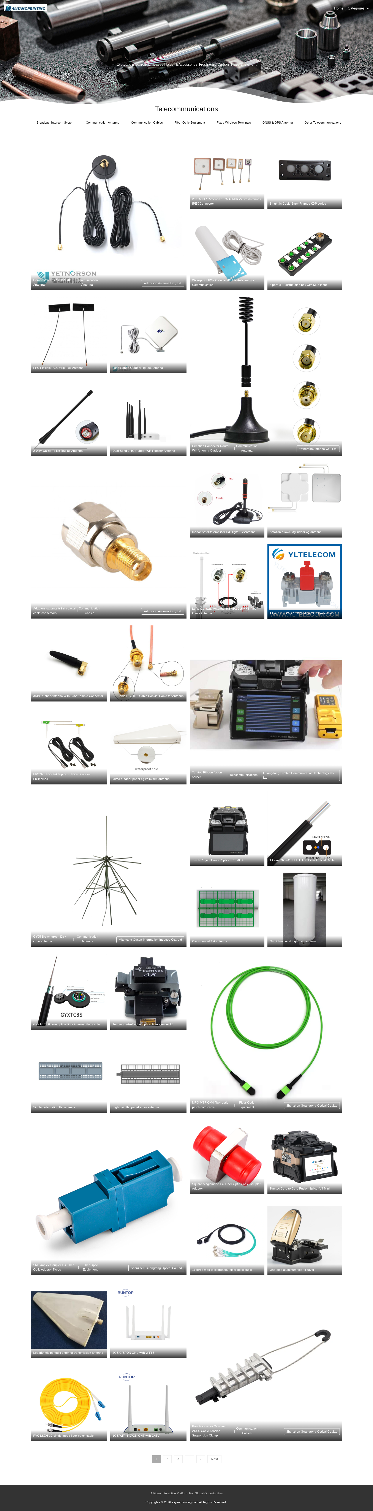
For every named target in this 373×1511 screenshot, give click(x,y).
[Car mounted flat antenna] (227, 909)
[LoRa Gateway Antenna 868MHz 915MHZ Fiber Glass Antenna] (227, 581)
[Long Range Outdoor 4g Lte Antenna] (148, 335)
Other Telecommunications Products (329, 122)
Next (214, 1459)
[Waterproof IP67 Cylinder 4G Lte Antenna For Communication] (227, 253)
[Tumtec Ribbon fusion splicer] (266, 704)
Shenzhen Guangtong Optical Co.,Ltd (311, 1105)
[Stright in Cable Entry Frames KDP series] (304, 172)
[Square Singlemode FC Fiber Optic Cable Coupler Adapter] (227, 1157)
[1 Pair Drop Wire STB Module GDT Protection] (304, 581)
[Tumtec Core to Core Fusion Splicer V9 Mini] (304, 1157)
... (189, 1459)
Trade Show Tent (243, 64)
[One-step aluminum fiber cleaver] (304, 1238)
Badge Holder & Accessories (175, 64)
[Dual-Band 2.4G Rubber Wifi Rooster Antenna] (148, 418)
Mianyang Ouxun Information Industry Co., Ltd (150, 939)
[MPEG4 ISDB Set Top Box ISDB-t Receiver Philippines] (69, 746)
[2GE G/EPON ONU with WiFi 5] (148, 1320)
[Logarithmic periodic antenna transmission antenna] (69, 1320)
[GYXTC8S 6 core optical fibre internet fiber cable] (69, 992)
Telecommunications (244, 774)
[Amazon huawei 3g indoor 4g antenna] (304, 500)
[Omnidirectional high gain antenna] (304, 909)
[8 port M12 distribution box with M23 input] (304, 253)
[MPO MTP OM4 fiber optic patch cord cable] (266, 1033)
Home (338, 8)
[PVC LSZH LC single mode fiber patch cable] (69, 1403)
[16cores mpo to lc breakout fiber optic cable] (227, 1238)
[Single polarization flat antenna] (69, 1075)
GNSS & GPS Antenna (277, 122)
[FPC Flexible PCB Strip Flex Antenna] (69, 335)
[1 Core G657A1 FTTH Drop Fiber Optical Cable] (304, 828)
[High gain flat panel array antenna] (148, 1075)
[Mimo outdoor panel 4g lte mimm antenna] (148, 746)
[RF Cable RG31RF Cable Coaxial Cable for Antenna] (148, 663)
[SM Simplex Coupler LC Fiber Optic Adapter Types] (108, 1197)
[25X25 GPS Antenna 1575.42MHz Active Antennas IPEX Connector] (227, 172)
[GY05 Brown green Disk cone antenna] (108, 869)
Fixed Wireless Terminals (234, 122)
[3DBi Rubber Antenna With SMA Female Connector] (69, 663)
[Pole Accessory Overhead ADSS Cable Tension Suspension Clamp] (266, 1361)
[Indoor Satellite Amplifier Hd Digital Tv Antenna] (227, 500)
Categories (356, 8)
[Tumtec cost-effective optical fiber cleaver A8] (148, 992)
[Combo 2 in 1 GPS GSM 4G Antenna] (108, 212)
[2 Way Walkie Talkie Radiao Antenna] (69, 418)
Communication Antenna (102, 122)
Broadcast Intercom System (55, 122)
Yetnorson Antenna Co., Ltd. (163, 283)
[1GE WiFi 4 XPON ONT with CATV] (148, 1403)
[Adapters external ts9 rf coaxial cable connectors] (108, 541)
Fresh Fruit (207, 64)
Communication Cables (147, 122)
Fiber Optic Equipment (189, 122)
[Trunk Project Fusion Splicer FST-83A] (227, 828)
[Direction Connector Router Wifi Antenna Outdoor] (266, 376)
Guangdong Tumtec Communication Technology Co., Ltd (299, 775)
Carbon (223, 64)
